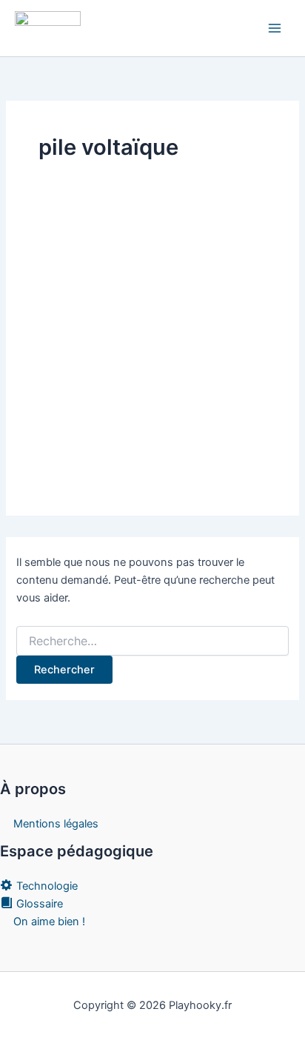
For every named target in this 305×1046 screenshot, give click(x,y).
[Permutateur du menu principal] (274, 28)
